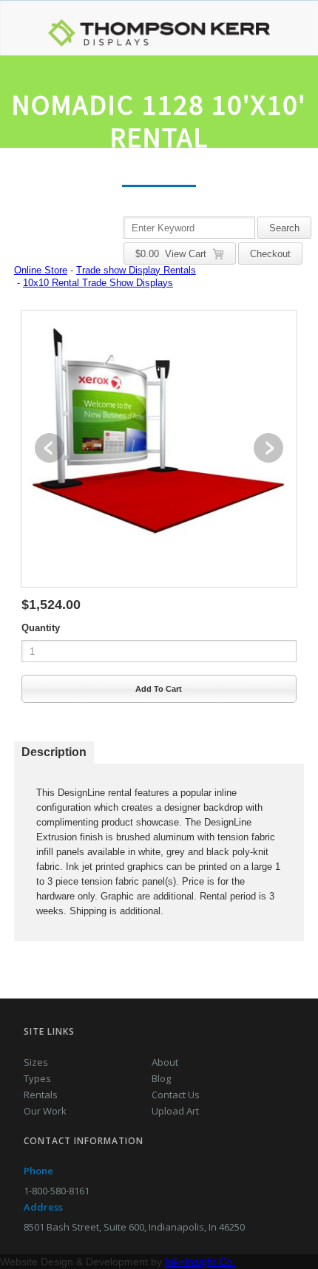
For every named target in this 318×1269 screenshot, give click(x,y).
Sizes (36, 1062)
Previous (49, 448)
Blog (161, 1078)
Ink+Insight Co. (200, 1262)
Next (268, 448)
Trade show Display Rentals (136, 270)
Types (37, 1078)
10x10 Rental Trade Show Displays (98, 282)
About (165, 1062)
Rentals (41, 1094)
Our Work (45, 1110)
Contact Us (176, 1094)
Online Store (40, 270)
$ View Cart (173, 253)
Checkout (270, 253)
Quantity (40, 627)
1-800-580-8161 (56, 1190)
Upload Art (175, 1110)
